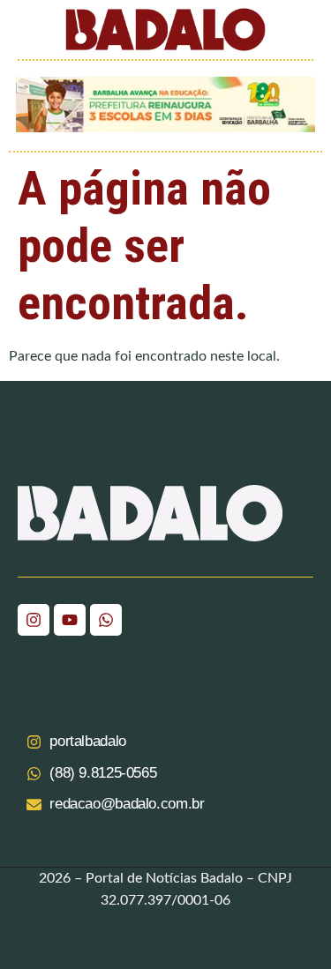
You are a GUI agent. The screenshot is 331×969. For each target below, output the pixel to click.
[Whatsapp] (106, 620)
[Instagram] (33, 620)
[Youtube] (70, 620)
